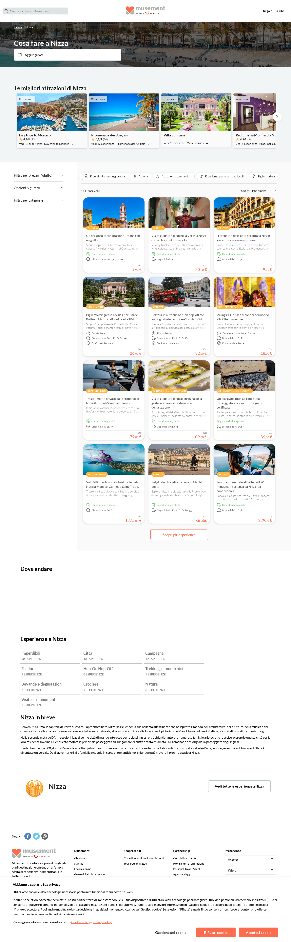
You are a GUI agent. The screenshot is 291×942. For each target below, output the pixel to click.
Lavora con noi (83, 869)
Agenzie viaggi (182, 874)
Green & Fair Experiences (89, 874)
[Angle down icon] (57, 175)
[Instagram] (44, 836)
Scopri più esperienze (179, 534)
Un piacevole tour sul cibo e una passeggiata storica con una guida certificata (239, 403)
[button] (104, 176)
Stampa (78, 863)
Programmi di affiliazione (188, 863)
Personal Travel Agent (186, 869)
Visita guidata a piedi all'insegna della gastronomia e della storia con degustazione (176, 403)
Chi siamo (80, 858)
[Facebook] (27, 836)
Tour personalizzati (135, 863)
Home (18, 27)
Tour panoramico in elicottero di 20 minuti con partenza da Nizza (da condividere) (240, 486)
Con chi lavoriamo (184, 858)
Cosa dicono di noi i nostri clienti (144, 858)
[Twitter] (36, 836)
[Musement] (145, 11)
